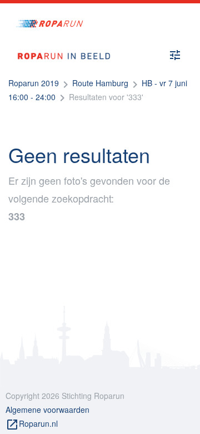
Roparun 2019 (33, 82)
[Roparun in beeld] (59, 45)
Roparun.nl (32, 424)
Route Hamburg (100, 82)
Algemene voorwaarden (47, 409)
